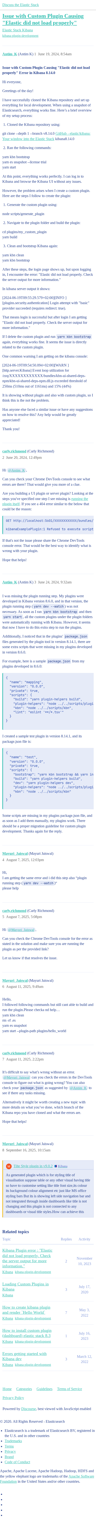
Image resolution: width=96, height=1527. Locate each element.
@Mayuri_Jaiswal (21, 930)
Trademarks (13, 1441)
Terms (9, 1446)
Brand (9, 1457)
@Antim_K (16, 470)
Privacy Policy (13, 1398)
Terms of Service (69, 1389)
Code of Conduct (17, 1462)
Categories (24, 1389)
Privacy (10, 1451)
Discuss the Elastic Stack (20, 5)
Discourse (28, 1409)
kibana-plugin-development (20, 35)
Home (7, 1389)
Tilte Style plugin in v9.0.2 (33, 1166)
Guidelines (44, 1389)
